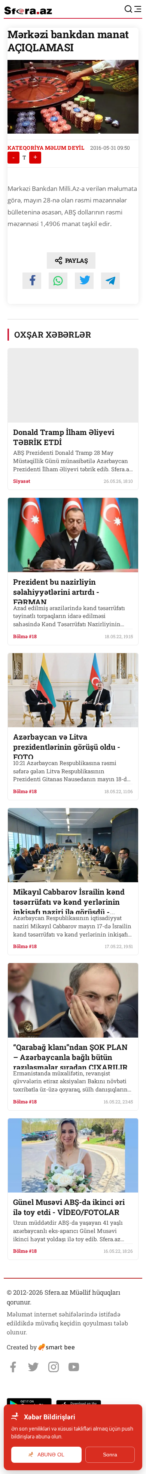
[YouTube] (73, 1367)
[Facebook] (13, 1367)
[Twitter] (33, 1367)
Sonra (110, 1455)
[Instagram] (53, 1367)
